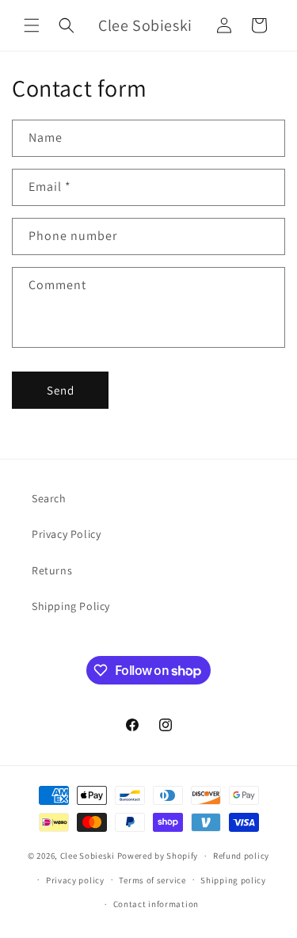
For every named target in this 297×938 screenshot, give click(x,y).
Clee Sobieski (87, 855)
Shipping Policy (71, 606)
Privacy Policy (66, 534)
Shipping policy (233, 880)
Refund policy (241, 855)
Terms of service (152, 880)
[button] (31, 25)
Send (60, 390)
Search (49, 498)
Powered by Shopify (158, 855)
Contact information (156, 903)
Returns (52, 570)
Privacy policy (75, 880)
